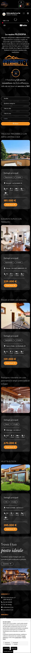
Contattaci (6, 564)
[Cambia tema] (21, 2)
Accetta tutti (6, 648)
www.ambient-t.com (8, 609)
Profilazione (8, 644)
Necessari (7, 642)
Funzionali (15, 642)
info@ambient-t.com (8, 607)
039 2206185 (8, 602)
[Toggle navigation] (27, 4)
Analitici (16, 644)
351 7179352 (9, 604)
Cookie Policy (18, 637)
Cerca (16, 123)
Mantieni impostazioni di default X (21, 620)
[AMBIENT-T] (4, 4)
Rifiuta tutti (14, 648)
